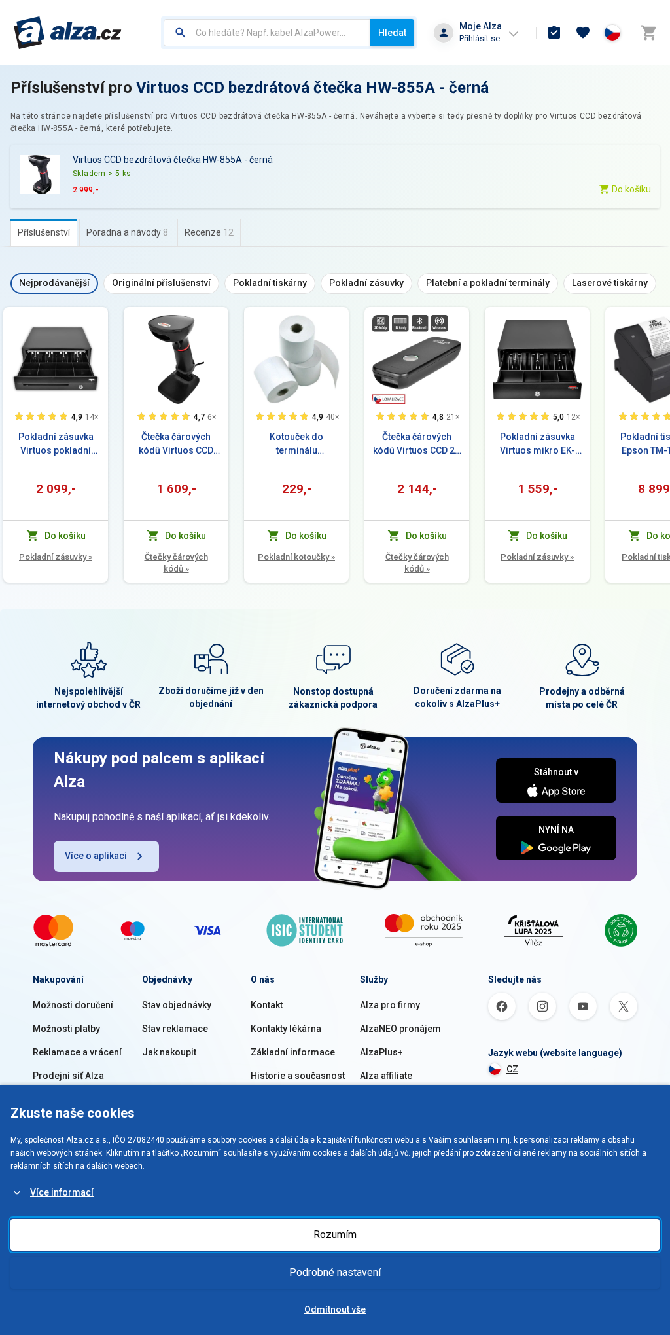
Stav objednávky (176, 1005)
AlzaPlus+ (381, 1052)
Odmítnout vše (335, 1309)
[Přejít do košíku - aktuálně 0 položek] (648, 33)
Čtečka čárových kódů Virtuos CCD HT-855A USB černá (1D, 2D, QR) (176, 444)
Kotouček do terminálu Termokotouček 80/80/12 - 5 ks (296, 444)
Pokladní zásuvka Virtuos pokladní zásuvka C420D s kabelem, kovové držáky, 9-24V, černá (56, 444)
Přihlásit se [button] (479, 38)
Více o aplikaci (96, 855)
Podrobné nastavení (335, 1272)
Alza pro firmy (390, 1005)
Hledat (392, 32)
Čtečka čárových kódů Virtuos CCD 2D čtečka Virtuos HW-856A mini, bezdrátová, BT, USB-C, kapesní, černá (417, 444)
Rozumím (335, 1234)
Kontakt (267, 1005)
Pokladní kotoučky (296, 557)
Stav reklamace (175, 1028)
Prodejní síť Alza (68, 1075)
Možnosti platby (66, 1028)
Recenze (209, 232)
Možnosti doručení (73, 1005)
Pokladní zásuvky (55, 557)
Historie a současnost (298, 1075)
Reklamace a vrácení (77, 1052)
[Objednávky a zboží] (554, 33)
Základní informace (293, 1052)
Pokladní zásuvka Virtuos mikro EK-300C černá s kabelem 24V (537, 444)
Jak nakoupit (169, 1052)
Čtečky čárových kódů (176, 563)
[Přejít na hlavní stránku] (68, 32)
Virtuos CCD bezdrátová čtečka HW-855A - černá (312, 88)
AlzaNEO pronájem (400, 1028)
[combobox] (267, 32)
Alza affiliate (386, 1075)
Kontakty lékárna (286, 1028)
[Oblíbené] (583, 33)
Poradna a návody (127, 232)
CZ (512, 1069)
